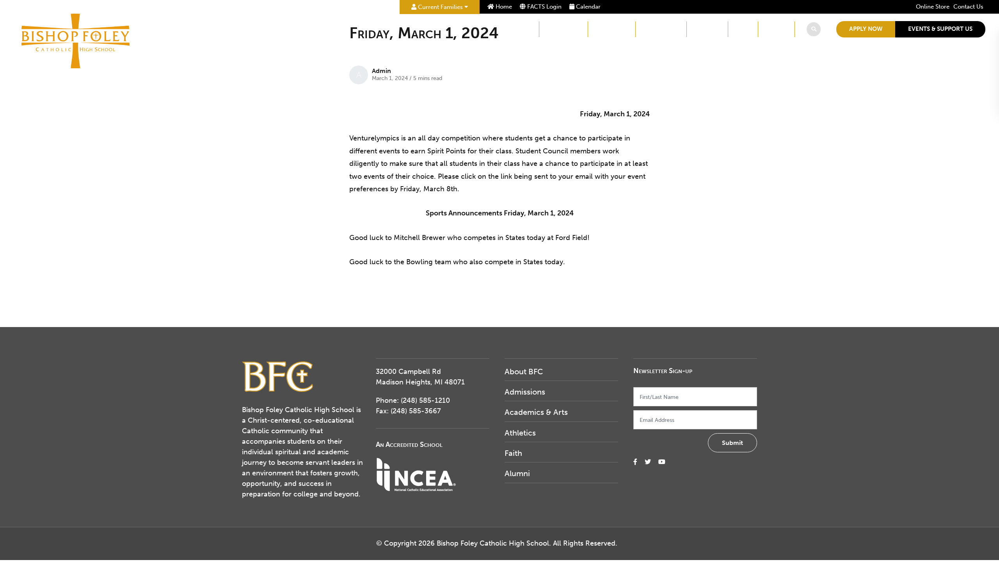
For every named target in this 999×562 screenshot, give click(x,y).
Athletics (707, 29)
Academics (611, 29)
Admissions (563, 29)
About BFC (515, 29)
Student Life (661, 29)
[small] (635, 462)
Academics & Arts (536, 412)
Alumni (776, 29)
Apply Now (865, 28)
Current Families (440, 7)
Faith (743, 29)
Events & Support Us (940, 28)
